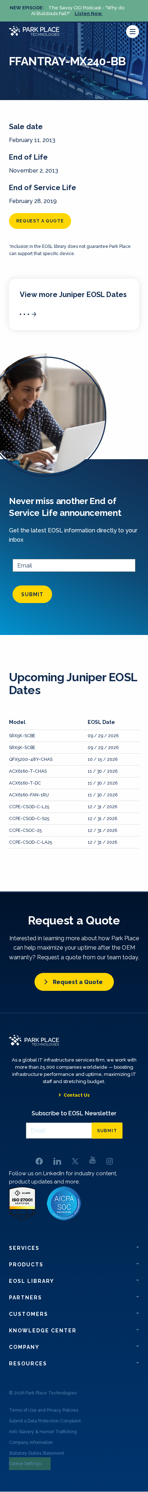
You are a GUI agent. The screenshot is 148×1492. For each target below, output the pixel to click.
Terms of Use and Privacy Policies (43, 1410)
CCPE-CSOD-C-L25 (29, 806)
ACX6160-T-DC (25, 783)
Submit (32, 594)
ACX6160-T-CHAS (28, 771)
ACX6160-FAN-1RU (29, 794)
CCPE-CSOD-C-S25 (29, 818)
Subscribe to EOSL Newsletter (74, 1113)
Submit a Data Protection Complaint (45, 1420)
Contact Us (77, 1095)
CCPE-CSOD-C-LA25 (30, 842)
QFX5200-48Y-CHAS (30, 759)
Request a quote (40, 220)
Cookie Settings (25, 1463)
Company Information (31, 1442)
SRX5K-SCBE (22, 735)
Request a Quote (78, 982)
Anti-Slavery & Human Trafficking (43, 1431)
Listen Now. (89, 13)
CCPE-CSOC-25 (25, 830)
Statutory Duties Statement (36, 1453)
